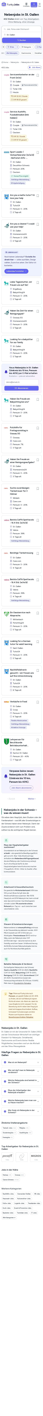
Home (5, 62)
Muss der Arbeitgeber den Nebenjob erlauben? (19, 1091)
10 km (12, 47)
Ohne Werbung (14, 22)
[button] (26, 4)
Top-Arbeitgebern (31, 19)
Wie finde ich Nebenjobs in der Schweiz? (21, 1111)
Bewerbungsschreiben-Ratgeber (21, 1017)
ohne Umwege (28, 22)
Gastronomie (26, 53)
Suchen (22, 40)
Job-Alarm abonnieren (21, 788)
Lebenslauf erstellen (15, 271)
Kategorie (27, 47)
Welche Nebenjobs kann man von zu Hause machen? (22, 1101)
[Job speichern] (37, 75)
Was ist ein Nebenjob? (17, 1062)
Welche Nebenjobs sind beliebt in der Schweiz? (22, 1081)
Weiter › (31, 799)
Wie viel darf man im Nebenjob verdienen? (21, 1071)
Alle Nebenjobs (11, 53)
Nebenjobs (15, 62)
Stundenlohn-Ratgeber (22, 983)
